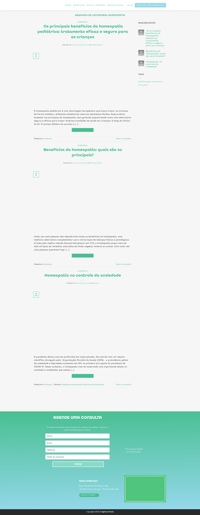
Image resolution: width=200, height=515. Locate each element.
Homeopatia (83, 22)
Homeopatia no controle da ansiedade (82, 275)
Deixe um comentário (123, 139)
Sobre (68, 5)
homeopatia (72, 384)
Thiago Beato (97, 45)
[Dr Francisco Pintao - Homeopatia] (44, 5)
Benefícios (79, 5)
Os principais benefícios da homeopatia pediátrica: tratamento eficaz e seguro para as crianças (83, 31)
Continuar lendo (82, 130)
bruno (96, 283)
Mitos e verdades (96, 5)
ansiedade (64, 384)
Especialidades (115, 5)
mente (94, 384)
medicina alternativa (84, 384)
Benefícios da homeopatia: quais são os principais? (156, 53)
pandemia (100, 384)
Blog (130, 5)
